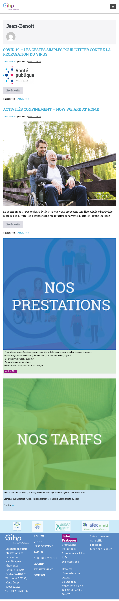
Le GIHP (39, 563)
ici (13, 505)
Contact (39, 575)
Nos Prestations (45, 558)
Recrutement (43, 569)
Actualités (23, 98)
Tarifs (38, 552)
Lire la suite (14, 91)
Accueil (39, 536)
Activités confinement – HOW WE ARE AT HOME (51, 109)
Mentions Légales (101, 549)
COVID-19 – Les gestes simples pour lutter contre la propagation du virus (57, 52)
